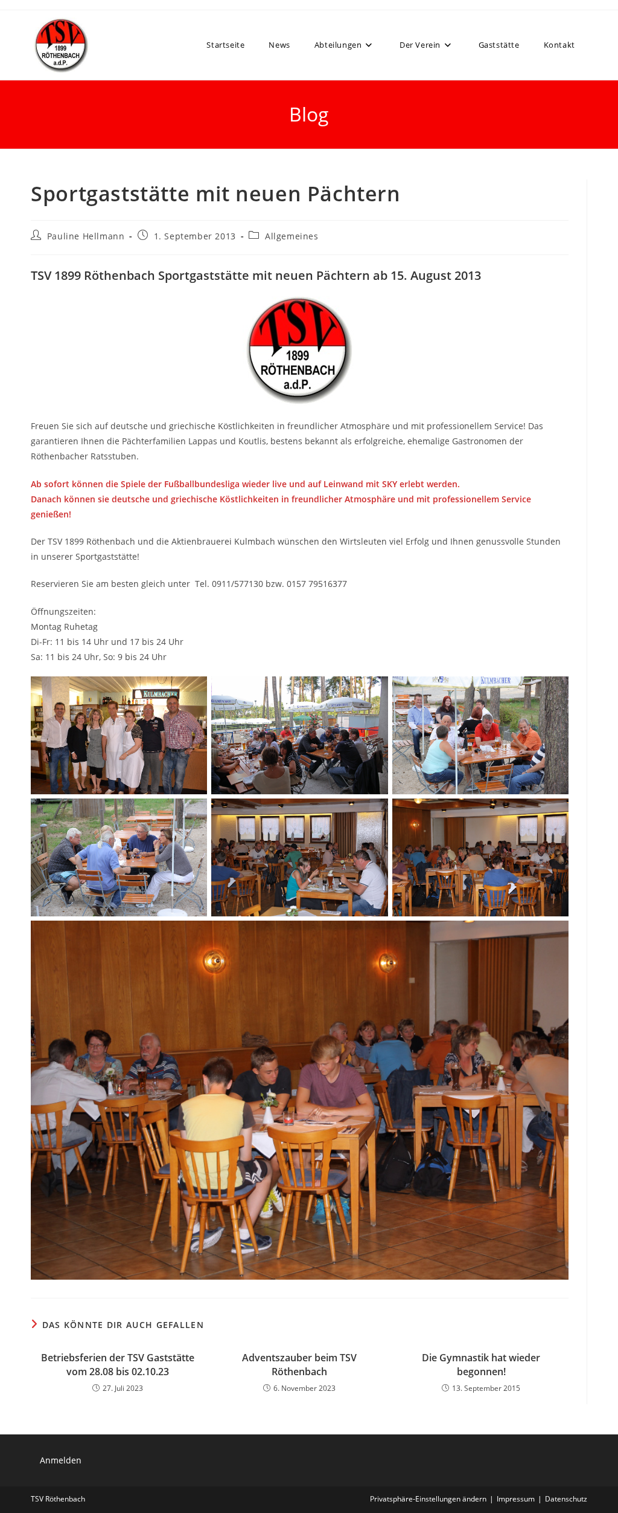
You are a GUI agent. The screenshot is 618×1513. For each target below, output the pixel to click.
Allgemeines (292, 236)
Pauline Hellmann (86, 236)
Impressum (516, 1499)
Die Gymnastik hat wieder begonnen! (481, 1364)
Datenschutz (566, 1499)
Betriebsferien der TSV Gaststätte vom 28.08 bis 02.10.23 (117, 1364)
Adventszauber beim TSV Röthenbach (299, 1364)
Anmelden (60, 1460)
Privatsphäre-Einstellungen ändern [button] (428, 1499)
